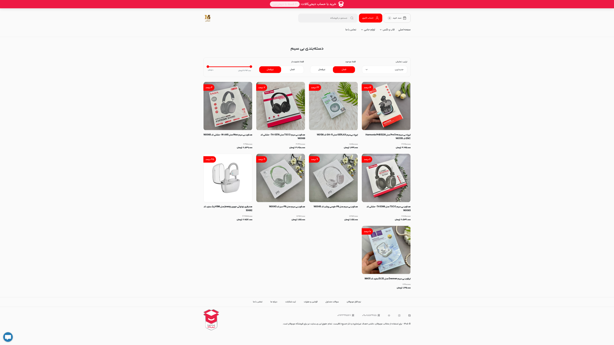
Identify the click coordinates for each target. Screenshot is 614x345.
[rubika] (389, 315)
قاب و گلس (388, 29)
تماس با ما (350, 29)
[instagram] (399, 315)
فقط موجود (350, 62)
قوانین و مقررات (310, 301)
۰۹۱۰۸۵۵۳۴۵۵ (369, 315)
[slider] (208, 66)
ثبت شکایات (290, 301)
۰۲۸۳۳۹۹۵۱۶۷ (344, 315)
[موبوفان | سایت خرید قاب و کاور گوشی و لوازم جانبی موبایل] (208, 18)
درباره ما (273, 301)
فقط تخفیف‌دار (297, 62)
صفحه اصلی (404, 29)
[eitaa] (409, 315)
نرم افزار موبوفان (354, 301)
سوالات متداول (332, 301)
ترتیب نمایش (401, 62)
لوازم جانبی (369, 29)
